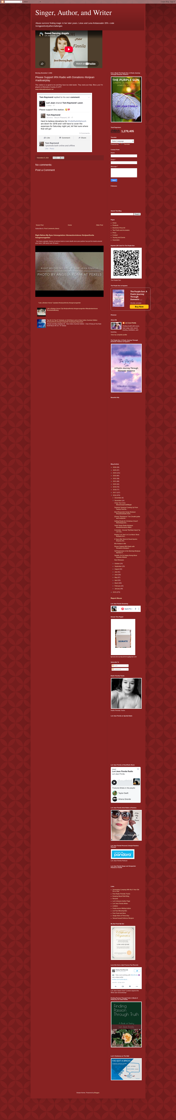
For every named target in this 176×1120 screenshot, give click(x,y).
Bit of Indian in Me (120, 543)
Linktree (115, 906)
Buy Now (139, 306)
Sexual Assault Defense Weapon (123, 918)
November (118, 500)
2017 (115, 492)
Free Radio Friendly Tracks (121, 894)
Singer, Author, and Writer (73, 12)
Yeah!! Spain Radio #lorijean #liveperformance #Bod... (123, 526)
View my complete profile (119, 335)
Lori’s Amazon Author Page (121, 901)
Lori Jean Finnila (130, 323)
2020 (115, 484)
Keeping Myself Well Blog (121, 896)
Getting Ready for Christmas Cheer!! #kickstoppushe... (126, 522)
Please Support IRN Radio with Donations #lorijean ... (124, 547)
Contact (115, 235)
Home (70, 225)
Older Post (99, 225)
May (116, 577)
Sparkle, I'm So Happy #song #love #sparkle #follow (125, 556)
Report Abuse (116, 598)
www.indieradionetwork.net (44, 89)
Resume (115, 898)
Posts (115, 665)
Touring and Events (119, 237)
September (118, 566)
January (117, 589)
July (116, 572)
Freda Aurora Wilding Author (122, 908)
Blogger (96, 1093)
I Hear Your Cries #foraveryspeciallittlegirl (123, 503)
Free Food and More (119, 913)
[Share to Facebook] (61, 158)
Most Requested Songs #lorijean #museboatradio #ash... (125, 513)
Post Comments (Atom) (51, 228)
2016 (115, 495)
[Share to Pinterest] (63, 158)
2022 (115, 478)
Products (115, 225)
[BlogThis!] (56, 158)
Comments (117, 669)
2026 (115, 467)
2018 (115, 490)
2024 (115, 473)
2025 (115, 470)
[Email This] (54, 158)
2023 (115, 476)
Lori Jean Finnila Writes (120, 903)
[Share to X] (58, 158)
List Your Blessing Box (120, 911)
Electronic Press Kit (119, 228)
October (117, 563)
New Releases (119, 560)
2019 (115, 487)
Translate (127, 144)
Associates (116, 240)
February (118, 586)
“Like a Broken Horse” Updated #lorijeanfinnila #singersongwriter (59, 303)
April (116, 580)
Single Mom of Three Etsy (121, 916)
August (117, 569)
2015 (115, 592)
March (117, 583)
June (116, 575)
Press (114, 233)
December (118, 498)
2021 (115, 481)
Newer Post (39, 225)
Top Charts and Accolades (121, 230)
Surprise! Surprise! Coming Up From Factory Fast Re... (126, 508)
